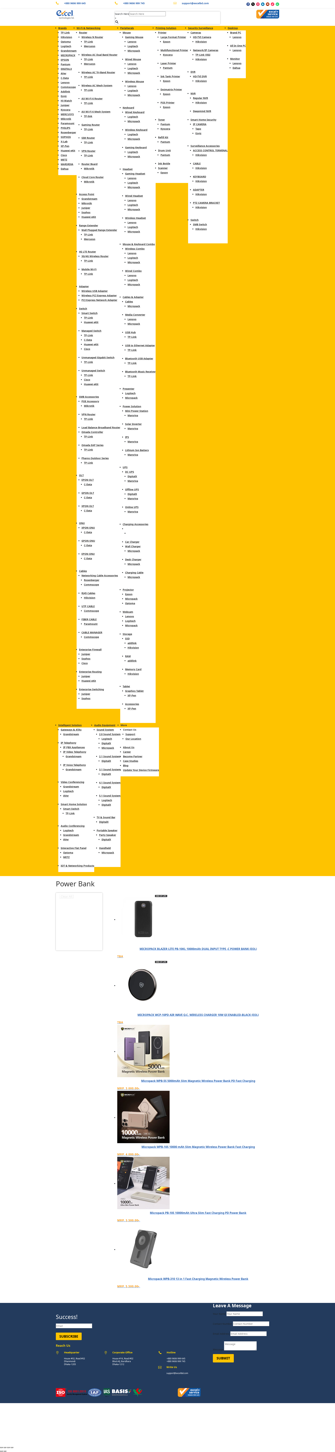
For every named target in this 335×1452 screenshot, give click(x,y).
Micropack (134, 50)
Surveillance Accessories (205, 146)
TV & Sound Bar (106, 817)
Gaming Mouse (134, 37)
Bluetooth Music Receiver (140, 371)
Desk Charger (133, 559)
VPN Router (88, 151)
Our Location (133, 738)
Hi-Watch (66, 100)
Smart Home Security (203, 119)
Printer (162, 32)
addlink (132, 643)
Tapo (198, 128)
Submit (223, 1358)
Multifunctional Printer (174, 50)
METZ (64, 159)
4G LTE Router (87, 251)
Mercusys (89, 46)
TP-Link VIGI (202, 54)
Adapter (84, 286)
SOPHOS (66, 137)
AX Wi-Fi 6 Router (92, 98)
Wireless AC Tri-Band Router (98, 72)
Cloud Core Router (92, 177)
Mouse (127, 32)
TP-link (88, 116)
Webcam (128, 611)
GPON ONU (88, 540)
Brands (62, 28)
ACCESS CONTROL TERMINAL (210, 150)
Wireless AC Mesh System (96, 85)
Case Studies (130, 761)
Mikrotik (66, 118)
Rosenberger (68, 132)
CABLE (197, 163)
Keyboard (128, 107)
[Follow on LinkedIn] (263, 4)
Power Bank (132, 528)
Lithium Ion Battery (137, 450)
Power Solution (132, 406)
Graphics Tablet (134, 691)
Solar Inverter (133, 424)
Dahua (64, 168)
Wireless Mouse (134, 81)
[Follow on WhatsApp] (277, 4)
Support (130, 734)
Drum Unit (164, 150)
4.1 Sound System (110, 782)
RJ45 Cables (88, 593)
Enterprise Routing (90, 671)
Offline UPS (132, 489)
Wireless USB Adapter (94, 291)
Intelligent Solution (70, 725)
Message (218, 1349)
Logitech (66, 46)
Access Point (86, 194)
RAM (128, 656)
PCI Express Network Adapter (99, 300)
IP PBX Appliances (74, 747)
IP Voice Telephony (74, 765)
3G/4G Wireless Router (95, 256)
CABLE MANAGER (91, 632)
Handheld (105, 848)
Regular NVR (200, 98)
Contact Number (222, 1323)
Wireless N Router (92, 37)
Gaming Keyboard (136, 147)
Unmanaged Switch (93, 370)
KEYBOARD (199, 176)
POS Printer (167, 102)
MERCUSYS (67, 114)
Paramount (67, 123)
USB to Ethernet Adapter (140, 345)
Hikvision (66, 37)
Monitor (235, 58)
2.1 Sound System (110, 756)
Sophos (85, 212)
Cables (83, 571)
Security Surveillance (200, 28)
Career (127, 751)
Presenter (128, 388)
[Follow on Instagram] (258, 4)
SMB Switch (200, 224)
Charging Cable (134, 572)
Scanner (163, 168)
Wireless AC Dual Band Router (99, 54)
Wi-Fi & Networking (88, 28)
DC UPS (129, 471)
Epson (128, 594)
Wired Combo (133, 271)
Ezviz (64, 96)
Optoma (66, 41)
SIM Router (88, 137)
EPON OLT (87, 479)
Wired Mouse (133, 59)
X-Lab (64, 141)
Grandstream (69, 50)
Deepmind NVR (202, 111)
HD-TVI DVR (200, 76)
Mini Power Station (136, 411)
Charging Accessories (135, 524)
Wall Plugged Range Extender (99, 230)
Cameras (196, 32)
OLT (81, 475)
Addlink (65, 91)
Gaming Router (90, 124)
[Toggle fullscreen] (8, 1447)
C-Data (65, 78)
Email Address (221, 1333)
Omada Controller (92, 432)
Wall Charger (133, 546)
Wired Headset (134, 195)
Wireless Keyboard (136, 129)
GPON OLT (87, 493)
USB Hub (130, 332)
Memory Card (133, 669)
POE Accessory (90, 401)
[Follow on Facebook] (248, 4)
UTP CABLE (88, 606)
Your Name (219, 1313)
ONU (82, 523)
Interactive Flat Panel (73, 848)
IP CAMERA (199, 124)
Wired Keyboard (134, 112)
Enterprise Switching (91, 689)
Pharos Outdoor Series (95, 458)
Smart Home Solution (74, 804)
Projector (128, 589)
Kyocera (65, 109)
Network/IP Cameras (205, 50)
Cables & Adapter (133, 297)
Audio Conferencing (73, 826)
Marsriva (133, 415)
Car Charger (132, 541)
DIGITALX (66, 69)
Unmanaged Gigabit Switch (97, 357)
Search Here (122, 14)
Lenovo (65, 82)
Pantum (65, 64)
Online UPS (132, 507)
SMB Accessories (89, 396)
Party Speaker (107, 835)
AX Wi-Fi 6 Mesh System (95, 111)
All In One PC (238, 45)
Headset (128, 169)
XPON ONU (88, 527)
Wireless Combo (135, 248)
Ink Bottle (164, 163)
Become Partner (132, 756)
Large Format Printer (173, 37)
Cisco (64, 155)
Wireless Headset (135, 218)
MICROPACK (68, 55)
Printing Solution (166, 28)
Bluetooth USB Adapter (139, 358)
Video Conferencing (72, 782)
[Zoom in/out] (11, 1447)
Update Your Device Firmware (141, 770)
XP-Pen (65, 146)
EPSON (65, 59)
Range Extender (88, 225)
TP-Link (65, 32)
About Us (128, 747)
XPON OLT (87, 506)
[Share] (4, 1447)
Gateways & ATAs (71, 729)
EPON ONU (88, 554)
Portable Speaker (107, 830)
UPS (125, 467)
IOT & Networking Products (77, 865)
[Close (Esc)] (1, 1447)
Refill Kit (163, 137)
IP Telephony (68, 742)
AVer (63, 73)
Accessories (132, 704)
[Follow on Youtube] (267, 4)
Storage (127, 634)
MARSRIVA (67, 164)
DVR (193, 71)
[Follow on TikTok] (272, 4)
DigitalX (132, 476)
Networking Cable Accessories (99, 575)
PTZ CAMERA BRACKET (206, 202)
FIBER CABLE (89, 619)
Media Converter (135, 314)
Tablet (126, 686)
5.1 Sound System (110, 795)
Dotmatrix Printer (171, 89)
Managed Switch (91, 330)
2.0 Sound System (110, 734)
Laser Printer (168, 63)
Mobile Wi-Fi (88, 269)
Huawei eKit (68, 150)
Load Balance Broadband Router (100, 427)
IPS (127, 437)
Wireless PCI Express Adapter (99, 295)
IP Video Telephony (74, 751)
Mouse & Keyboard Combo (139, 244)
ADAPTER (198, 189)
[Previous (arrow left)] (1, 1451)
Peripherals (127, 28)
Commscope (68, 87)
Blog (125, 765)
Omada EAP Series (92, 445)
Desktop (233, 28)
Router (83, 32)
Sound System (105, 729)
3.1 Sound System (110, 769)
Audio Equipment (104, 725)
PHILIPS (65, 128)
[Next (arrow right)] (4, 1451)
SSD (127, 638)
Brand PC (235, 32)
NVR (193, 93)
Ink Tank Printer (170, 76)
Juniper (65, 105)
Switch (83, 308)
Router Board (89, 164)
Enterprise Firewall (90, 649)
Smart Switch (89, 313)
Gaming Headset (135, 173)
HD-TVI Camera (202, 37)
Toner (161, 119)
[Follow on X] (253, 4)
